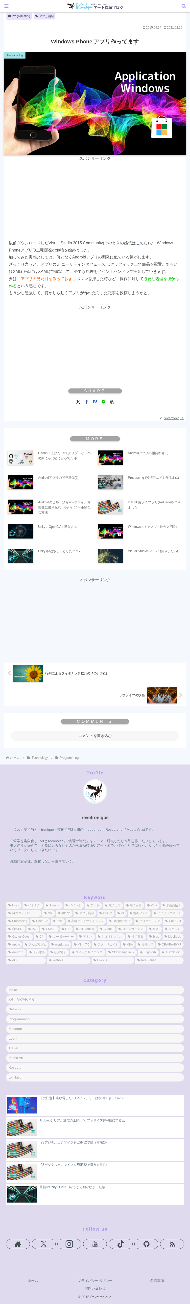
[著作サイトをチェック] (18, 1244)
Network (14, 1009)
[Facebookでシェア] (86, 401)
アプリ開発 (46, 16)
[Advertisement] (95, 197)
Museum (15, 1029)
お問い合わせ (95, 1288)
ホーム (33, 1281)
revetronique (95, 817)
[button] (112, 401)
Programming (21, 16)
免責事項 (157, 1281)
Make (12, 990)
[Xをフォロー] (44, 1244)
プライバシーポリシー (95, 1281)
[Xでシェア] (78, 401)
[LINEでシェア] (103, 401)
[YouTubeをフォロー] (95, 1244)
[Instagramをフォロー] (69, 1244)
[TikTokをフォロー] (121, 1244)
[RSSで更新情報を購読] (172, 1244)
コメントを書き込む (95, 735)
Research (16, 1067)
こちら (142, 243)
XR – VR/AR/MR (21, 999)
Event (12, 1038)
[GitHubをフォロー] (146, 1244)
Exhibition (16, 1077)
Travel (13, 1048)
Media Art (15, 1058)
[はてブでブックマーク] (95, 401)
